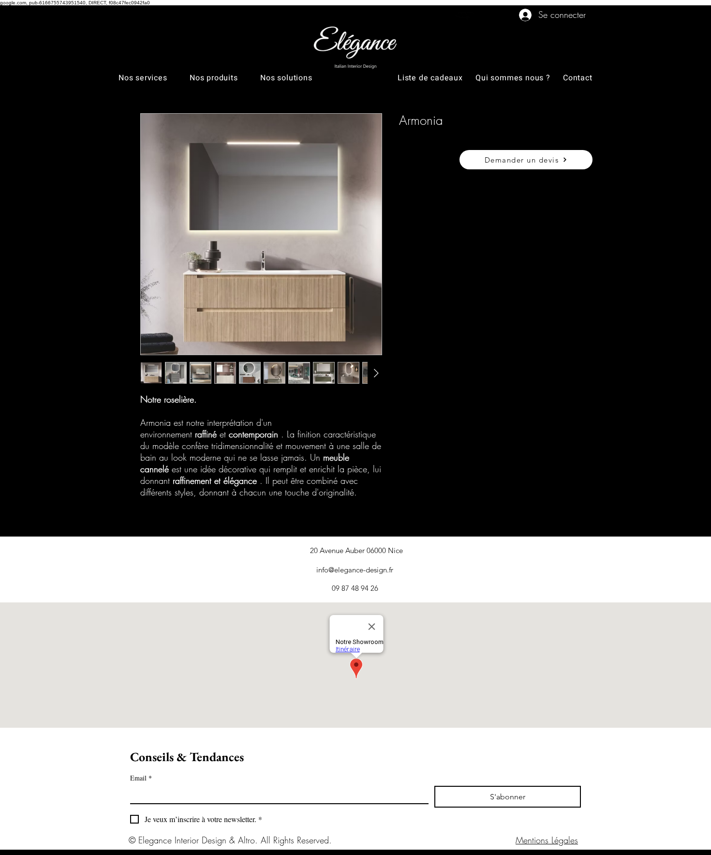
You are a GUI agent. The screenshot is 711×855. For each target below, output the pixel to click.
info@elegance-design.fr (354, 569)
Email (141, 778)
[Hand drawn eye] (465, 14)
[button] (154, 78)
